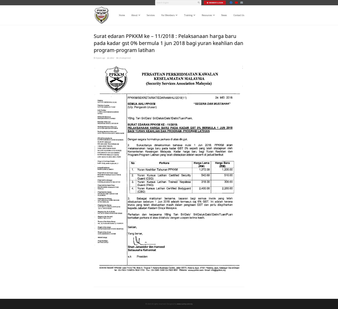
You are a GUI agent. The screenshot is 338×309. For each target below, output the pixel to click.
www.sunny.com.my (185, 304)
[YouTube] (236, 2)
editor (111, 58)
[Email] (241, 2)
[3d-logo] (102, 15)
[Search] (198, 2)
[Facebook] (231, 2)
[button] (139, 15)
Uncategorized (125, 58)
